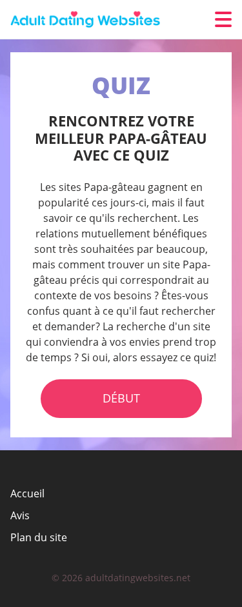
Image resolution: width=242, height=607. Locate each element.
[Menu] (223, 19)
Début (121, 398)
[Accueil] (87, 19)
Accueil (27, 493)
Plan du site (38, 537)
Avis (20, 515)
